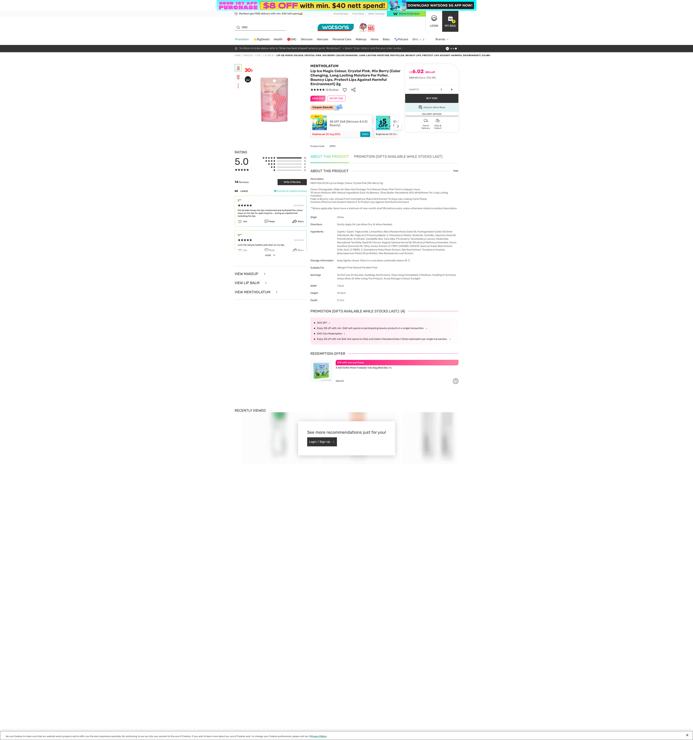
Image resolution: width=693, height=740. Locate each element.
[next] (423, 39)
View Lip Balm (247, 283)
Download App (341, 13)
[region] (346, 735)
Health (278, 39)
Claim (365, 134)
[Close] (687, 735)
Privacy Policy (318, 736)
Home (374, 39)
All (236, 191)
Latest (244, 191)
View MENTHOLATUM (253, 292)
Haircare (322, 39)
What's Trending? (376, 13)
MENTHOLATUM (324, 66)
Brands (440, 39)
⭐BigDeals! (261, 39)
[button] (450, 21)
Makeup (361, 39)
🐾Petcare (401, 39)
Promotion (242, 39)
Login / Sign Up (319, 441)
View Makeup (247, 274)
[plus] (451, 89)
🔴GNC (292, 39)
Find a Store (358, 13)
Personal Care (342, 39)
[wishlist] (344, 89)
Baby (386, 39)
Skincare (307, 39)
